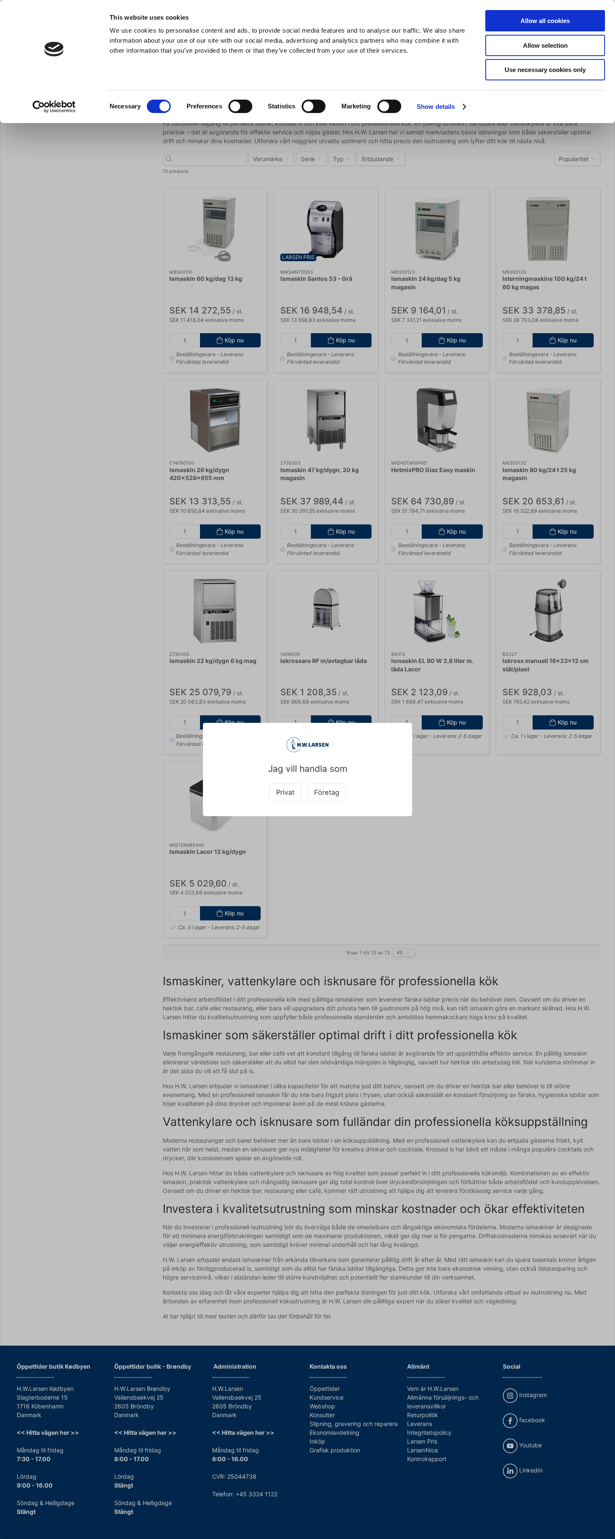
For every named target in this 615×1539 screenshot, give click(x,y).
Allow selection (545, 45)
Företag (326, 792)
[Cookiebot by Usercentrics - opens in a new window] (54, 106)
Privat (285, 792)
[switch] (240, 106)
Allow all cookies (545, 20)
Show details (436, 106)
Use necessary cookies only (545, 69)
